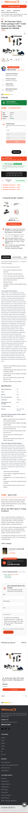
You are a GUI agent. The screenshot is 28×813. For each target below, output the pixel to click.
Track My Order (5, 781)
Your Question (6, 614)
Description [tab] (6, 257)
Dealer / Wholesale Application (9, 800)
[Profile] (23, 2)
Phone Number (6, 601)
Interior (3, 746)
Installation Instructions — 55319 (11, 187)
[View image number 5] (20, 60)
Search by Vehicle (5, 762)
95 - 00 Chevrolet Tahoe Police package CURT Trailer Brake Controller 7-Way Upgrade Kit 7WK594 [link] (14, 15)
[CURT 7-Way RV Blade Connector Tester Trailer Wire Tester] (16, 204)
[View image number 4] (16, 60)
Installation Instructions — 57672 (11, 189)
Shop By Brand (5, 770)
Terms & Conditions (6, 795)
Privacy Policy (4, 792)
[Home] (11, 2)
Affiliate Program (5, 798)
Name (4, 594)
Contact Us (4, 778)
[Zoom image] (24, 33)
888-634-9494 (11, 70)
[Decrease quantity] (3, 152)
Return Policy (4, 789)
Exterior (3, 743)
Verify (16, 141)
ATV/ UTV (3, 754)
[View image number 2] (7, 60)
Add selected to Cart (15, 224)
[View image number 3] (11, 60)
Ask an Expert (20, 70)
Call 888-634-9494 (13, 564)
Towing (3, 737)
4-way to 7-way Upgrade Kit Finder (9, 765)
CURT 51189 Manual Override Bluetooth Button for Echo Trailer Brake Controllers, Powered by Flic (15, 246)
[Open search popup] (21, 2)
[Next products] (26, 696)
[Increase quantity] (9, 152)
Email (4, 607)
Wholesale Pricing (5, 768)
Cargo (2, 748)
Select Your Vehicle (15, 6)
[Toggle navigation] (2, 2)
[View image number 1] (3, 60)
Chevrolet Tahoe (14, 574)
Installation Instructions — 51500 (11, 185)
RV (1, 751)
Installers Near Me (6, 784)
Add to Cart (15, 689)
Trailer (2, 740)
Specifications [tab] (16, 257)
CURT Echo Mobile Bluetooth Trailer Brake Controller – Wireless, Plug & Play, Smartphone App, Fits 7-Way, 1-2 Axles (15, 239)
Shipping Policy (5, 787)
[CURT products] (4, 107)
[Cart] (26, 2)
